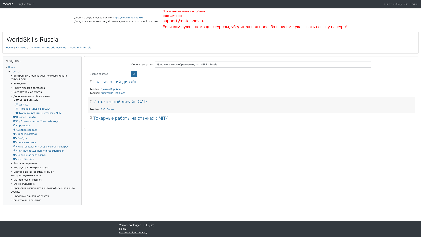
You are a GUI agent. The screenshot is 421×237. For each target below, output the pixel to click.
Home (9, 47)
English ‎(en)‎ (25, 4)
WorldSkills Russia (80, 47)
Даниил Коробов (111, 89)
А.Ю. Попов (107, 109)
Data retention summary (133, 232)
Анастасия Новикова (113, 92)
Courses (21, 47)
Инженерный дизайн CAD (120, 101)
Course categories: (142, 64)
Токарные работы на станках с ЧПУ (130, 118)
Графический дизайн (115, 81)
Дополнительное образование (48, 47)
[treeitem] (42, 134)
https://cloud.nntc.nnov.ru (128, 17)
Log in (414, 4)
